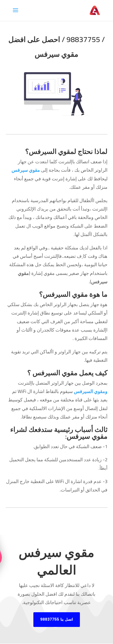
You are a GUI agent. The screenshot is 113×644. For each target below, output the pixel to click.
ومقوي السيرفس (90, 391)
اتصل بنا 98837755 (56, 619)
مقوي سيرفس (26, 170)
